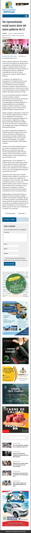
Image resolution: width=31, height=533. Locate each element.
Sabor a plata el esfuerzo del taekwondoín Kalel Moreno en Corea (19, 484)
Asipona (10, 33)
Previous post (11, 213)
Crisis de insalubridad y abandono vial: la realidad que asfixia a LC (20, 446)
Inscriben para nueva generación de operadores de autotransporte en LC (20, 474)
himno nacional (6, 35)
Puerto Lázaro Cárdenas (18, 35)
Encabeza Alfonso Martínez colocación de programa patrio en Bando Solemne (20, 455)
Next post (21, 213)
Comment (6, 232)
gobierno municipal (19, 33)
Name (5, 244)
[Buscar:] (15, 437)
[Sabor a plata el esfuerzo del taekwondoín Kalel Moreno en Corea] (6, 484)
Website (6, 253)
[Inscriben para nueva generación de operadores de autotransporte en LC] (6, 474)
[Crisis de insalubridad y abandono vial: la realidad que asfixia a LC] (6, 446)
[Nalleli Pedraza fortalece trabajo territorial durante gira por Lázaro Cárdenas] (6, 465)
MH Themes (23, 531)
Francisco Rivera (12, 56)
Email (5, 249)
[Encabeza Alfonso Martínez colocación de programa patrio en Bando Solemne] (6, 455)
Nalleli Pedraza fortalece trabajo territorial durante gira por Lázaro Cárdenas (20, 464)
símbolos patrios (6, 38)
